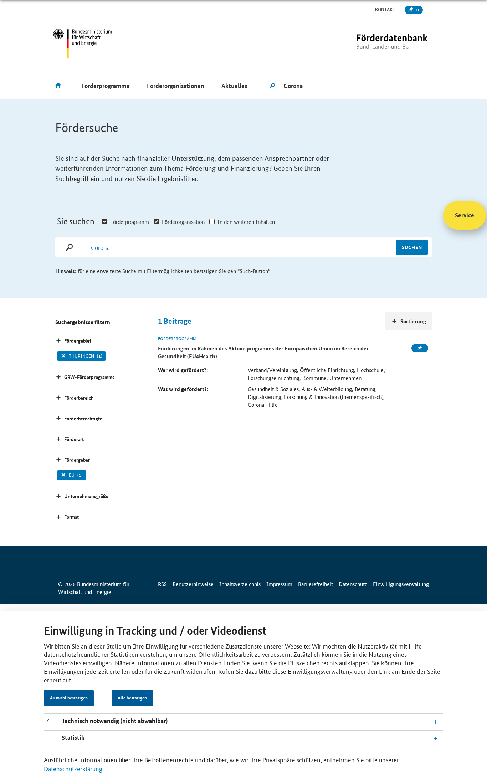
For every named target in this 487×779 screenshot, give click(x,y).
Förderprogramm (129, 221)
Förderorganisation (183, 221)
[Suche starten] (272, 86)
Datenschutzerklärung (73, 768)
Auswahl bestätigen (69, 698)
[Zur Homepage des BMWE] (82, 43)
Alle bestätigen (132, 698)
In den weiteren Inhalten (246, 221)
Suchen (412, 247)
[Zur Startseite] (377, 43)
